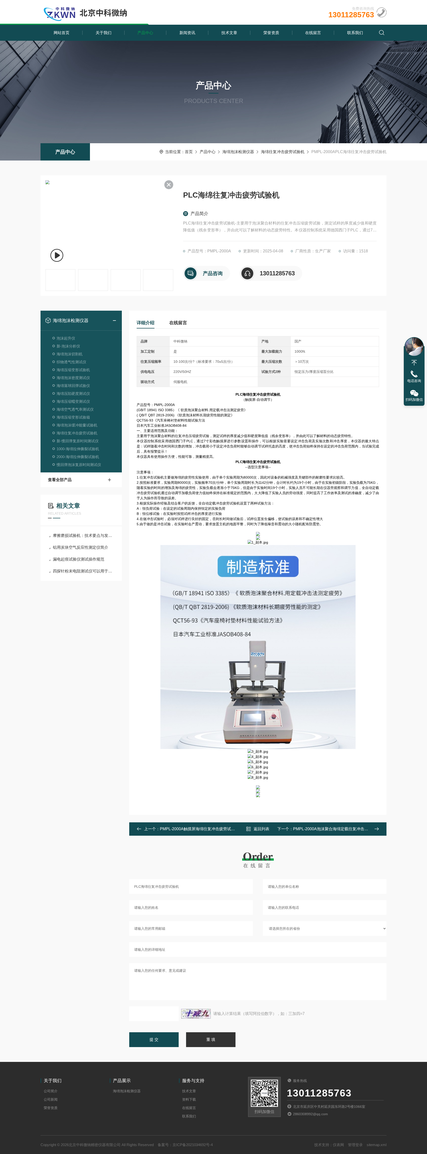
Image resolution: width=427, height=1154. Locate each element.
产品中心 (145, 33)
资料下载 (189, 1099)
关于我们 (103, 33)
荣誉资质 (271, 33)
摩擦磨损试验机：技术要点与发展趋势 (83, 535)
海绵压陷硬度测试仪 (73, 393)
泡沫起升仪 (66, 338)
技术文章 (229, 33)
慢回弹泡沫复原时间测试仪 (79, 465)
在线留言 (313, 33)
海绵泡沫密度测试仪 (73, 378)
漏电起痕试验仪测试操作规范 (78, 559)
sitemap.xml (376, 1145)
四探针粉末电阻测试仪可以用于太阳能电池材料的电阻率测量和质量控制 (83, 571)
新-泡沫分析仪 (68, 346)
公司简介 (51, 1091)
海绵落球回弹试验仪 (73, 386)
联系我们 (355, 33)
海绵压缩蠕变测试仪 (73, 401)
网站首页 (61, 33)
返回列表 (261, 829)
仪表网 (338, 1145)
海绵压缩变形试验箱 (73, 417)
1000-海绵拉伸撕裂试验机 (78, 449)
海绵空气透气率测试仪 (75, 409)
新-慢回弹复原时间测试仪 (78, 441)
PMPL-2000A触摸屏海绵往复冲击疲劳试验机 (199, 829)
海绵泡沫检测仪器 (238, 152)
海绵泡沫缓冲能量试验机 (77, 425)
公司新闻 (51, 1099)
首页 (189, 152)
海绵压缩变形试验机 (73, 370)
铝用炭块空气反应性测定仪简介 (80, 547)
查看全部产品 (60, 480)
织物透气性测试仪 (71, 362)
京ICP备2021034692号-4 (192, 1145)
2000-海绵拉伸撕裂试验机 (78, 457)
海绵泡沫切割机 (70, 354)
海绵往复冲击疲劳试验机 (282, 152)
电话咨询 (414, 381)
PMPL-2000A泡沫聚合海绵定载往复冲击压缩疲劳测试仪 (342, 829)
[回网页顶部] (414, 363)
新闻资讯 (187, 33)
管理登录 (355, 1145)
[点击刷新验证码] (196, 1014)
